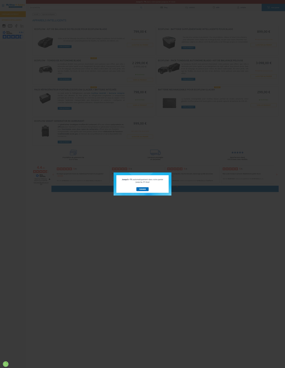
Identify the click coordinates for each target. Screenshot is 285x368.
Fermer (142, 189)
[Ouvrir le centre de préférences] (5, 364)
